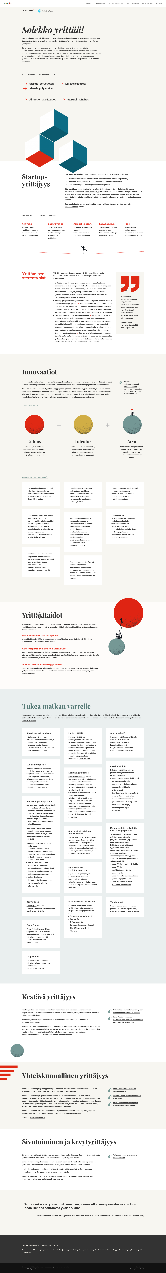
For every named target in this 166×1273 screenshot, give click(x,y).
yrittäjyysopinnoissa (49, 668)
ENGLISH (159, 3)
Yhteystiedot (117, 790)
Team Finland (32, 929)
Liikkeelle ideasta (100, 3)
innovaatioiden (91, 192)
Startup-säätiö (116, 737)
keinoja (116, 194)
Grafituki (115, 793)
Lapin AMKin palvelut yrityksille (125, 864)
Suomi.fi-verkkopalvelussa (38, 768)
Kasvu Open (31, 906)
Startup (88, 3)
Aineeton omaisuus (132, 3)
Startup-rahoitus (147, 3)
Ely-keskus (73, 874)
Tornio (44, 750)
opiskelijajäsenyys (76, 753)
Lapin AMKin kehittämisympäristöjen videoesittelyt (122, 870)
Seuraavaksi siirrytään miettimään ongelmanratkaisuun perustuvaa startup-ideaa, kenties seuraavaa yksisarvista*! (80, 1206)
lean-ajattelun (76, 575)
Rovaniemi (36, 750)
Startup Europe (76, 919)
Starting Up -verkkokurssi (62, 652)
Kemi (29, 750)
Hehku (136, 911)
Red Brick (32, 862)
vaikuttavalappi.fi (37, 1118)
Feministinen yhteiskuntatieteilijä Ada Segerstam (129, 325)
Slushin (130, 750)
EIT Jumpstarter (77, 922)
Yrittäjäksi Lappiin (29, 639)
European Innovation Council (82, 925)
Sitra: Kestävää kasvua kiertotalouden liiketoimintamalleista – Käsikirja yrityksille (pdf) (128, 1019)
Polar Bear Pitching (123, 911)
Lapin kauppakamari (76, 776)
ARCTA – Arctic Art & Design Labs (82, 837)
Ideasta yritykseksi (116, 3)
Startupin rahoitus (78, 99)
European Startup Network (81, 916)
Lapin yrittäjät (84, 758)
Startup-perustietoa (41, 83)
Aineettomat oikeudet (42, 99)
